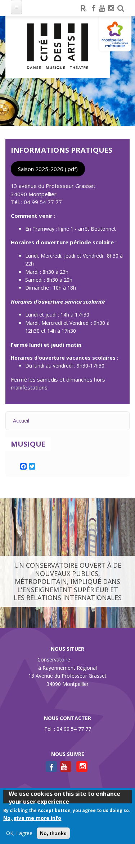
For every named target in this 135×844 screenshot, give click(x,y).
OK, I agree (19, 833)
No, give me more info (32, 818)
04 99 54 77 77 (43, 202)
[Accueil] (57, 47)
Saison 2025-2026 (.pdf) (48, 168)
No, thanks (53, 833)
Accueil (21, 420)
